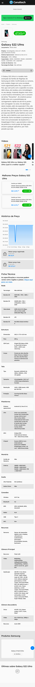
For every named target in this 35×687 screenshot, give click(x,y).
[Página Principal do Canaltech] (17, 3)
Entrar (28, 18)
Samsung (14, 24)
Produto (8, 24)
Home (2, 24)
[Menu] (3, 3)
